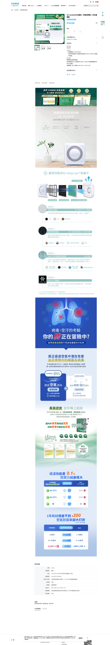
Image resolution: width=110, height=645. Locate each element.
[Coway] (15, 3)
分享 (69, 74)
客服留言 (63, 642)
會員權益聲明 (64, 644)
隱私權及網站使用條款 (44, 642)
